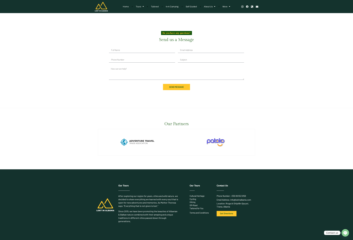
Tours (138, 7)
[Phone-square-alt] (252, 6)
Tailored (155, 7)
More (225, 7)
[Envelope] (257, 6)
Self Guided (191, 7)
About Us (208, 7)
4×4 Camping (172, 7)
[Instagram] (242, 6)
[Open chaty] (345, 233)
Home (126, 7)
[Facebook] (247, 6)
